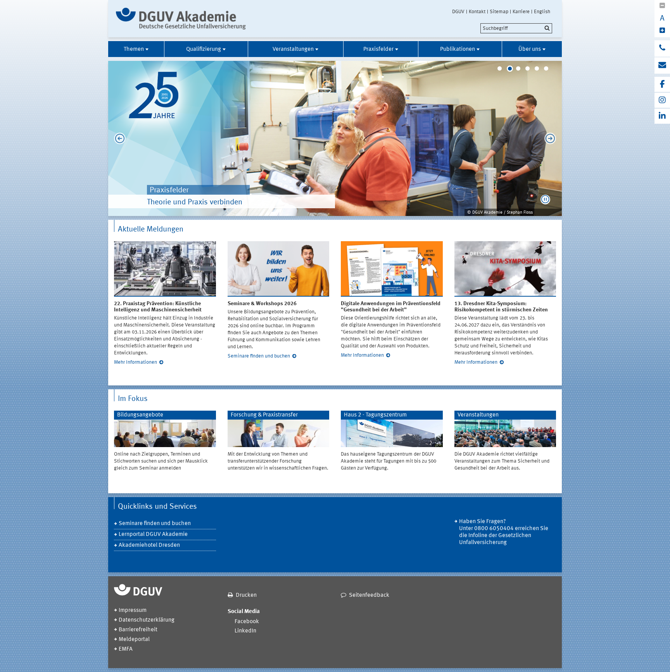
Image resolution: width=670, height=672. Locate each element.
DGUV (458, 12)
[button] (545, 199)
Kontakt (477, 12)
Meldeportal (134, 640)
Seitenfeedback (369, 595)
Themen (134, 49)
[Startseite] (181, 18)
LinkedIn (245, 631)
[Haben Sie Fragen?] (662, 48)
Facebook (247, 622)
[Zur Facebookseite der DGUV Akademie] (662, 84)
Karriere (521, 12)
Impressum (133, 610)
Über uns (529, 49)
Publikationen (457, 49)
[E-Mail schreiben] (662, 65)
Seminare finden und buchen (259, 356)
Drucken (246, 595)
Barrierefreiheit (138, 630)
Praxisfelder (378, 49)
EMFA (126, 649)
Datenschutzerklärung (146, 620)
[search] (516, 28)
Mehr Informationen (135, 362)
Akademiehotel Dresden (149, 545)
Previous (118, 138)
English (542, 12)
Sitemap (499, 12)
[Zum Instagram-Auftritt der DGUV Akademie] (662, 100)
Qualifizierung (203, 49)
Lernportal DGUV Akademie (153, 534)
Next (552, 138)
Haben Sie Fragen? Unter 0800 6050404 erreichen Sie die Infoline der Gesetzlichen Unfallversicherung (503, 532)
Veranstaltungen (293, 49)
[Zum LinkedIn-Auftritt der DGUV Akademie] (662, 116)
